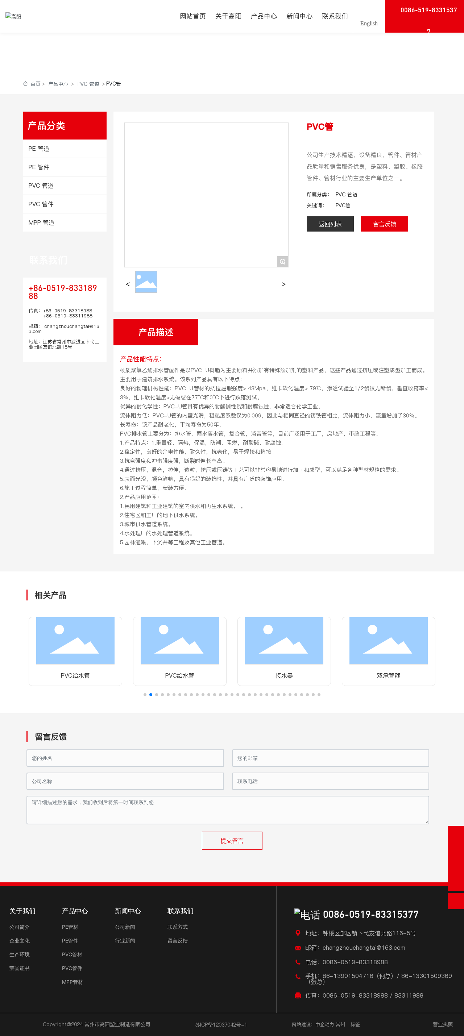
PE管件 (70, 940)
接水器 (284, 675)
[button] (145, 694)
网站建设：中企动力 (313, 1024)
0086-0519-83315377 (369, 915)
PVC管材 (72, 954)
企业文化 (19, 940)
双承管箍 (388, 675)
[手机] (456, 850)
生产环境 (19, 954)
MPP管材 (72, 982)
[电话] (456, 866)
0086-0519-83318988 (355, 962)
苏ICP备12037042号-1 (221, 1024)
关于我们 (22, 911)
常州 (340, 1024)
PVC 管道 (88, 84)
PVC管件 (72, 968)
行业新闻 (125, 940)
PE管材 (70, 927)
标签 (355, 1024)
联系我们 (48, 260)
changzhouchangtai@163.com (64, 328)
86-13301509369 (426, 976)
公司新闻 (125, 927)
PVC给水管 (75, 675)
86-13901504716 (348, 976)
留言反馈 (177, 940)
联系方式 (177, 927)
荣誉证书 (19, 968)
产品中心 (72, 44)
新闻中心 (128, 911)
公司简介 (19, 927)
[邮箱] (456, 834)
